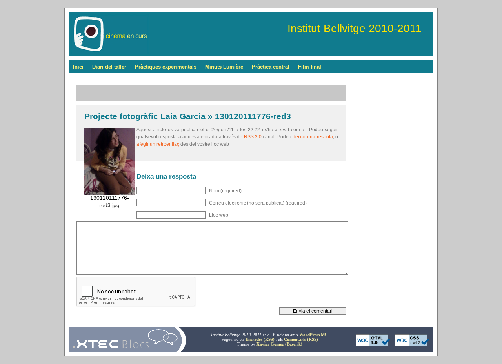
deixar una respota (313, 136)
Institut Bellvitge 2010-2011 (354, 28)
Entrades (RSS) (260, 339)
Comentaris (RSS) (301, 339)
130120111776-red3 (253, 116)
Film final (309, 67)
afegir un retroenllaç (157, 144)
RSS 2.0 (253, 136)
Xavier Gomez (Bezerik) (279, 344)
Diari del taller (109, 67)
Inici (78, 67)
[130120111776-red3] (109, 193)
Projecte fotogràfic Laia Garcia (145, 116)
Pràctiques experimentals (165, 67)
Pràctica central (270, 67)
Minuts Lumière (224, 67)
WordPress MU (313, 334)
